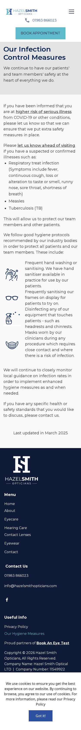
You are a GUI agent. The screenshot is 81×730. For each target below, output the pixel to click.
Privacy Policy (16, 627)
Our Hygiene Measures (24, 634)
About (9, 511)
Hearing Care (15, 528)
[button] (71, 11)
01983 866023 (44, 20)
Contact (11, 552)
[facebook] (7, 599)
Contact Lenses (17, 535)
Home (9, 504)
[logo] (21, 11)
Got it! (41, 715)
